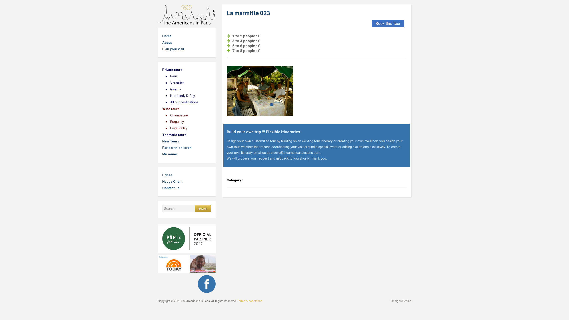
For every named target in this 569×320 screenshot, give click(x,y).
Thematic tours (174, 135)
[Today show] (187, 262)
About (167, 43)
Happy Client (172, 182)
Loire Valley (178, 128)
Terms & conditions (249, 301)
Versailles (177, 83)
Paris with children (177, 148)
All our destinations (184, 102)
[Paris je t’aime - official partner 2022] (187, 237)
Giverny (175, 89)
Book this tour (388, 23)
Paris (174, 76)
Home (167, 36)
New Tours (170, 141)
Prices (167, 175)
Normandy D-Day (182, 96)
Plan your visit (173, 49)
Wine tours (170, 109)
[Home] (187, 14)
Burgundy (177, 122)
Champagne (179, 115)
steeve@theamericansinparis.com (295, 153)
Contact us (170, 188)
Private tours (172, 70)
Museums (170, 154)
